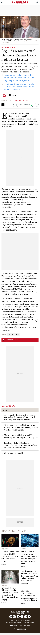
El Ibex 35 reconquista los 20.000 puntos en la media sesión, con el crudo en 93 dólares (29, 595)
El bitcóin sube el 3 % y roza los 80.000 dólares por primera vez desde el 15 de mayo (10, 556)
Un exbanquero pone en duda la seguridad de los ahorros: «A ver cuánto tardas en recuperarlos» (29, 576)
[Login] (37, 2)
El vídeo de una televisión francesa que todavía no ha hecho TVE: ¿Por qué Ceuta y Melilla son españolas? (21, 427)
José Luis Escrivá (13, 334)
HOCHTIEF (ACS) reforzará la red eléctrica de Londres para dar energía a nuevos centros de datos (29, 557)
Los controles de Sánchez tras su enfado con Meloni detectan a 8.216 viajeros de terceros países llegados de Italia (20, 417)
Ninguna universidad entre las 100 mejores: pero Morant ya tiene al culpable (20, 436)
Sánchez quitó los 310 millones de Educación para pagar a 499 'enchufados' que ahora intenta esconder (21, 445)
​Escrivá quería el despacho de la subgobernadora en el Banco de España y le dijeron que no (19, 78)
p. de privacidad (29, 623)
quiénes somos (14, 620)
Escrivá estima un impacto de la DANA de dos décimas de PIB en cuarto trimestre (19, 87)
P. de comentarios (25, 625)
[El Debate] (20, 2)
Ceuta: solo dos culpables (14, 453)
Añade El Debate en (24, 105)
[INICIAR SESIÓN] (37, 2)
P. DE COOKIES (13, 625)
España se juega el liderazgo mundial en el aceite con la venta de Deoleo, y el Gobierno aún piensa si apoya (10, 594)
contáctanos (25, 620)
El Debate (12, 95)
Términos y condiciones (13, 623)
